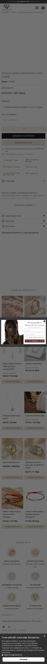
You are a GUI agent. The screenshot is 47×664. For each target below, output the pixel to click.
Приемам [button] (23, 659)
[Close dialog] (44, 321)
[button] (23, 655)
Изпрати (34, 341)
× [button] (44, 636)
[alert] (23, 649)
